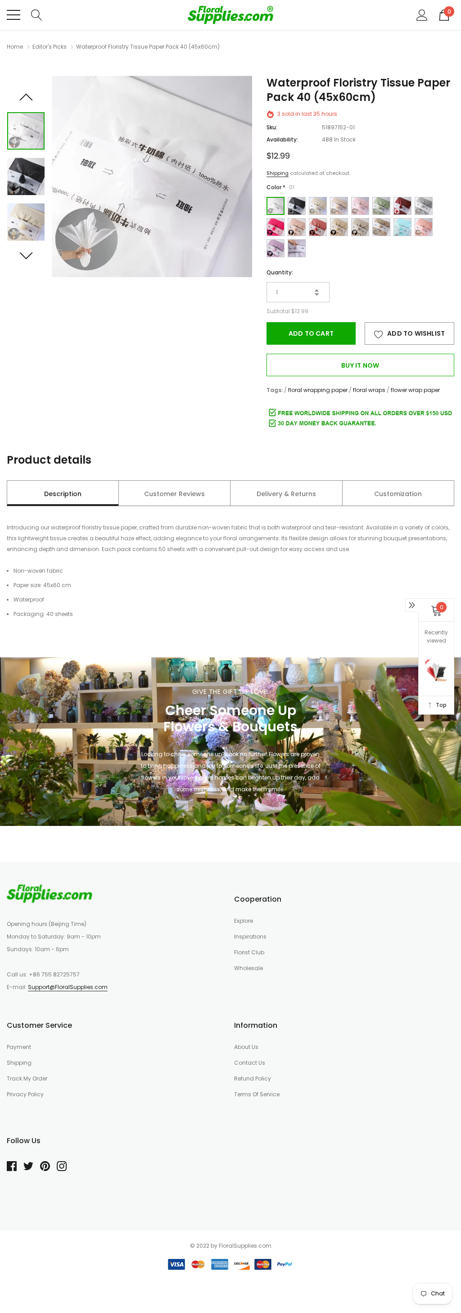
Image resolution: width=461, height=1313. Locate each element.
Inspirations (250, 936)
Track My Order (27, 1078)
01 (276, 206)
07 (402, 206)
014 (381, 227)
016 (424, 227)
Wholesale (248, 968)
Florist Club (249, 952)
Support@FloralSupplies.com (68, 987)
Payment (19, 1047)
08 (424, 206)
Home (15, 46)
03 (318, 206)
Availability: (282, 139)
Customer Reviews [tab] (174, 493)
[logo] (230, 15)
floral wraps (369, 390)
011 (318, 227)
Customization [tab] (398, 493)
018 (297, 248)
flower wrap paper (415, 390)
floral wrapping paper (318, 390)
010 (297, 227)
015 (402, 227)
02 (297, 206)
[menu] (13, 15)
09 (276, 227)
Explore (243, 921)
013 (360, 227)
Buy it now (360, 365)
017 (276, 248)
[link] (26, 131)
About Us (246, 1047)
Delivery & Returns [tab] (286, 493)
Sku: (272, 127)
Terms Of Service (257, 1094)
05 (360, 206)
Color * (280, 187)
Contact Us (249, 1063)
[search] (36, 14)
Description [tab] (62, 493)
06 (381, 206)
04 (339, 206)
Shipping (278, 173)
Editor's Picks (49, 46)
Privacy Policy (25, 1094)
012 (339, 227)
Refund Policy (252, 1078)
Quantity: (280, 272)
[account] (422, 14)
